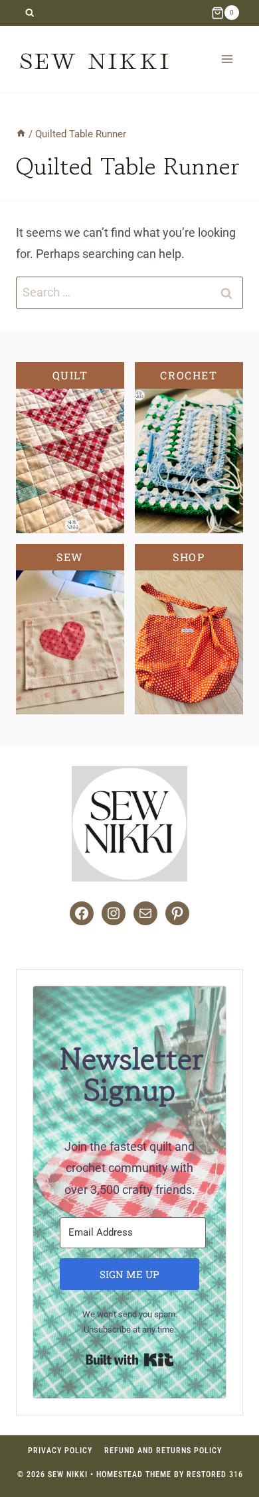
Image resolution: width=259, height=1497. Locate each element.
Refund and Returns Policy (163, 1450)
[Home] (21, 134)
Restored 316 (215, 1474)
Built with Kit (130, 1360)
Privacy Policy (60, 1450)
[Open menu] (227, 58)
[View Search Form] (29, 13)
